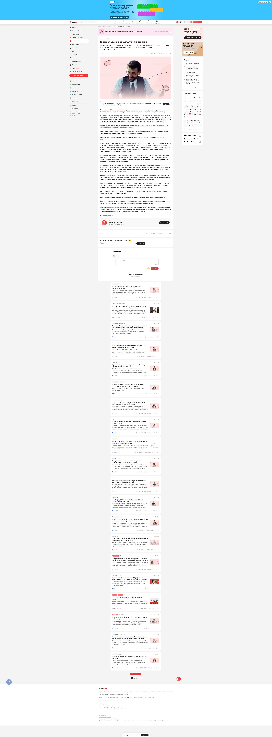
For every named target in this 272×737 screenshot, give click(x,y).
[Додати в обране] (158, 337)
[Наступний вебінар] (200, 33)
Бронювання (122, 382)
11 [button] (187, 109)
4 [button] (187, 106)
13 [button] (192, 109)
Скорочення (115, 536)
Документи (196, 63)
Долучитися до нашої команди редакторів (140, 691)
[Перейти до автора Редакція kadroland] (104, 223)
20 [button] (192, 111)
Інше (113, 419)
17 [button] (185, 111)
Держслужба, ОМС (116, 458)
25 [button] (187, 114)
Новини (190, 63)
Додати (166, 104)
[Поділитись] (166, 53)
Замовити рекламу (263, 2)
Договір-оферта (102, 715)
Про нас (73, 115)
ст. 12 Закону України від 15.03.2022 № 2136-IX (151, 125)
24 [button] (185, 114)
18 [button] (187, 111)
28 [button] (195, 114)
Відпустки (102, 38)
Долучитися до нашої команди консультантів (161, 691)
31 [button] (185, 116)
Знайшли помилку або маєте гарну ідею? (119, 694)
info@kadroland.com (107, 700)
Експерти (106, 691)
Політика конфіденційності (105, 717)
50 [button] (139, 678)
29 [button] (197, 114)
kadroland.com (162, 720)
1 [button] (197, 104)
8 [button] (197, 106)
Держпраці (109, 215)
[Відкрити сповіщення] (180, 22)
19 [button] (190, 111)
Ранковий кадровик (117, 575)
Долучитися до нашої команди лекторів (119, 691)
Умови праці (122, 323)
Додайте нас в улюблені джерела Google (132, 103)
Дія (113, 477)
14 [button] (195, 109)
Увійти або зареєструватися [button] (161, 31)
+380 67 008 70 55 (129, 697)
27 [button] (192, 114)
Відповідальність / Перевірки (126, 284)
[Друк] (146, 53)
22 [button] (197, 111)
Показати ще (136, 674)
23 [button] (200, 111)
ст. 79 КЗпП (111, 137)
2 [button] (134, 678)
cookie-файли (136, 735)
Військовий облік (121, 303)
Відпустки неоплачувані (117, 399)
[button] (142, 678)
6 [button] (192, 106)
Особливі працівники (117, 516)
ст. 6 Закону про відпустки (116, 110)
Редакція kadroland (109, 50)
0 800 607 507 (114, 697)
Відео (186, 63)
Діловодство (120, 438)
